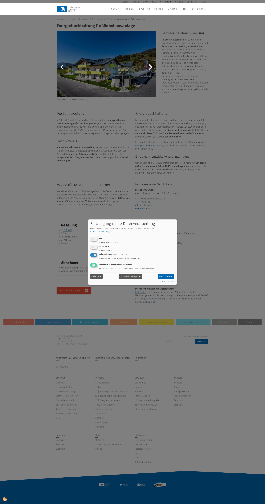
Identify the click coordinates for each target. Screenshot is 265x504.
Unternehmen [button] (198, 9)
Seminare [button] (172, 9)
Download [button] (144, 9)
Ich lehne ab (96, 276)
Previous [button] (62, 69)
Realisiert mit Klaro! (167, 281)
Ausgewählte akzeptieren (130, 276)
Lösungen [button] (114, 9)
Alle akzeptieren (166, 276)
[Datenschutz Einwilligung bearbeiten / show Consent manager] (5, 499)
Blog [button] (184, 9)
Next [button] (150, 69)
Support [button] (158, 9)
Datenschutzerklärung (99, 231)
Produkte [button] (129, 9)
